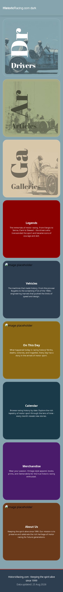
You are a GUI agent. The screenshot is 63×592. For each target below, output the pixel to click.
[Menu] (57, 8)
